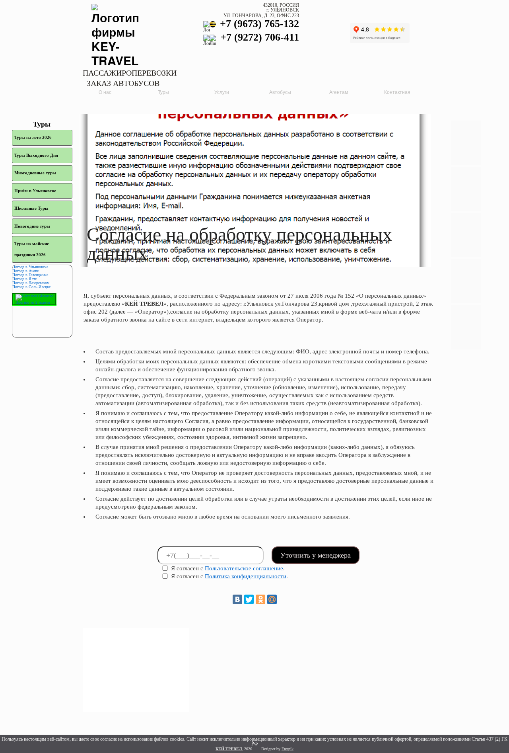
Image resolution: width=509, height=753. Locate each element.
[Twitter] (249, 599)
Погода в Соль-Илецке (31, 287)
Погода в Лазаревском (30, 283)
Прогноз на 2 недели (33, 302)
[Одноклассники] (260, 599)
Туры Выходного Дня (36, 155)
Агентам (338, 92)
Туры (163, 92)
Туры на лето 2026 (33, 137)
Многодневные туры (35, 172)
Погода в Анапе (25, 271)
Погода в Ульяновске (30, 267)
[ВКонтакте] (237, 599)
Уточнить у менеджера (315, 555)
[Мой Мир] (272, 599)
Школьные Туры (31, 208)
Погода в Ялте (24, 279)
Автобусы (280, 92)
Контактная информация (397, 94)
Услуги (221, 92)
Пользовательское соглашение (244, 568)
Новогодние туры (32, 226)
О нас (105, 92)
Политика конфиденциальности (245, 576)
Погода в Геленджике (30, 275)
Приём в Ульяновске (35, 190)
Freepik (287, 749)
